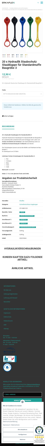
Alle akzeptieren (22, 429)
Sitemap (6, 328)
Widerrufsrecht (8, 321)
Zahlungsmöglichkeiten (11, 294)
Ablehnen (22, 439)
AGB (5, 325)
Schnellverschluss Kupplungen (28, 204)
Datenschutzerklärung (33, 384)
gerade (22, 212)
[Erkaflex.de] (8, 2)
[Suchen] (38, 2)
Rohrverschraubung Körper (28, 227)
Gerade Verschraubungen (27, 215)
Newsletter (7, 302)
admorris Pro (26, 443)
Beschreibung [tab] (8, 126)
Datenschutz (7, 317)
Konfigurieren (23, 434)
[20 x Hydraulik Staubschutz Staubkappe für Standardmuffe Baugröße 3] (22, 33)
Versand (12, 78)
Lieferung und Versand (10, 298)
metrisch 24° (24, 219)
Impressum (7, 313)
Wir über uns (7, 290)
